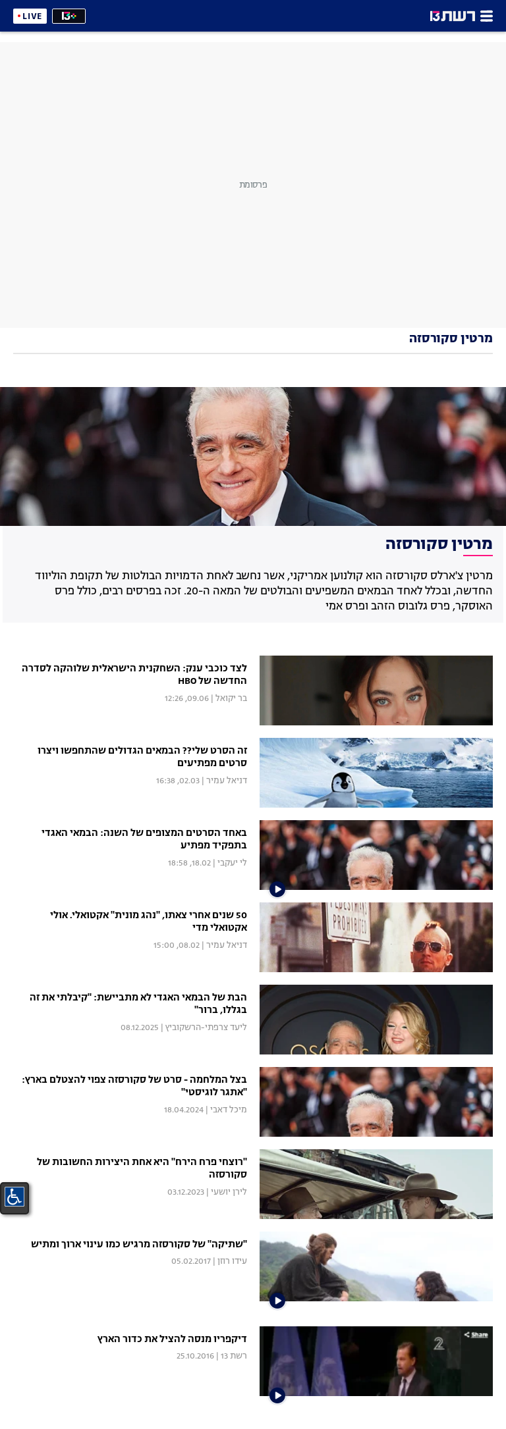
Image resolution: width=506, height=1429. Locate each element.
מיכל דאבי (228, 1110)
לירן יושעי (229, 1192)
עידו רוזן (232, 1261)
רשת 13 (234, 1356)
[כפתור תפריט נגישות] (14, 1197)
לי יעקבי (232, 863)
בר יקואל (231, 698)
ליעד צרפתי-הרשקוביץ (206, 1027)
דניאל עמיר (226, 781)
